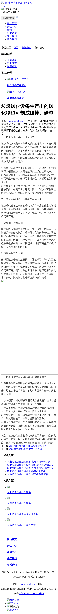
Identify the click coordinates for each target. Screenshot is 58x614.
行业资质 (12, 33)
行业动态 (12, 63)
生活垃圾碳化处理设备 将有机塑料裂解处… (30, 474)
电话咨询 (14, 610)
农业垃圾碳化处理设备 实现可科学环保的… (30, 461)
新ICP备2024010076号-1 (31, 593)
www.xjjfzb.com (16, 121)
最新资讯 (12, 66)
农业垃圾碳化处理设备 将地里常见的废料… (30, 468)
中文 (3, 6)
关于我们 (12, 36)
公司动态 (12, 60)
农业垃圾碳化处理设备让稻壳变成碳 (26, 471)
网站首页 (12, 23)
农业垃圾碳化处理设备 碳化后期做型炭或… (30, 465)
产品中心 (12, 26)
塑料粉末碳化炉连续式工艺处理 (25, 449)
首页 (16, 47)
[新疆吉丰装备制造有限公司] (16, 2)
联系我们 (12, 39)
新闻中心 (12, 30)
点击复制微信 (8, 18)
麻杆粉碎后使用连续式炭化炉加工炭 (27, 446)
